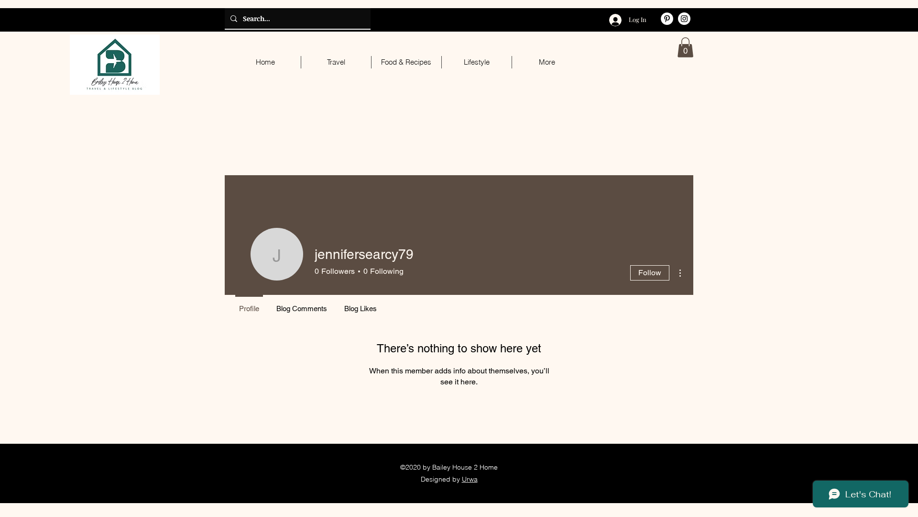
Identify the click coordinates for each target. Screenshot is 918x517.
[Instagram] (684, 18)
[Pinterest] (667, 18)
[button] (685, 47)
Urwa (470, 479)
